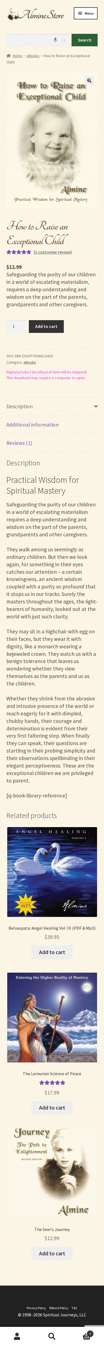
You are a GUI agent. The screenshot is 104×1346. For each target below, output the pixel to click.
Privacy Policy (36, 1308)
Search (52, 1336)
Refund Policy (58, 1308)
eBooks (33, 55)
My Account (17, 1336)
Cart (80, 1332)
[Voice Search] (55, 40)
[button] (89, 80)
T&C (74, 1308)
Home (17, 55)
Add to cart (46, 326)
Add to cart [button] (52, 952)
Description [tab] (19, 406)
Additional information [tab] (32, 424)
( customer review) (53, 252)
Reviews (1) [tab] (19, 443)
